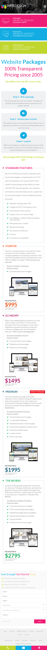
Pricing (20, 634)
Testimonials (39, 631)
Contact (26, 634)
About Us (12, 631)
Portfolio (31, 631)
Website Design (21, 631)
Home (5, 631)
